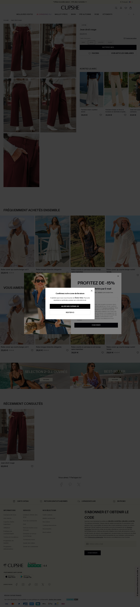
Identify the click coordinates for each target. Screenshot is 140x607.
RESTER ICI (70, 312)
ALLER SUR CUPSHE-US (70, 306)
